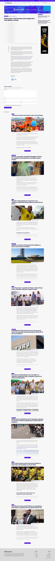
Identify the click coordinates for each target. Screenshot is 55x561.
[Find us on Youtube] (45, 2)
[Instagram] (47, 553)
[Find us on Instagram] (42, 2)
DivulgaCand (26, 532)
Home (4, 14)
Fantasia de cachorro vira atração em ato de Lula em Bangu (44, 16)
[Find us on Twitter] (41, 2)
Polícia (13, 199)
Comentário (5, 89)
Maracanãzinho (21, 396)
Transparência (14, 329)
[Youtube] (48, 553)
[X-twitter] (45, 553)
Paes (34, 322)
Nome (4, 98)
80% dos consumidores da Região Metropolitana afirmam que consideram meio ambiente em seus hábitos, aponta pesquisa (44, 22)
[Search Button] (47, 3)
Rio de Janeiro (7, 14)
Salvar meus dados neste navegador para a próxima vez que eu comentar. (13, 105)
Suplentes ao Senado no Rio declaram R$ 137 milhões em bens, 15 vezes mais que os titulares (23, 0)
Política (13, 286)
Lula (36, 322)
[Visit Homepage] (8, 3)
